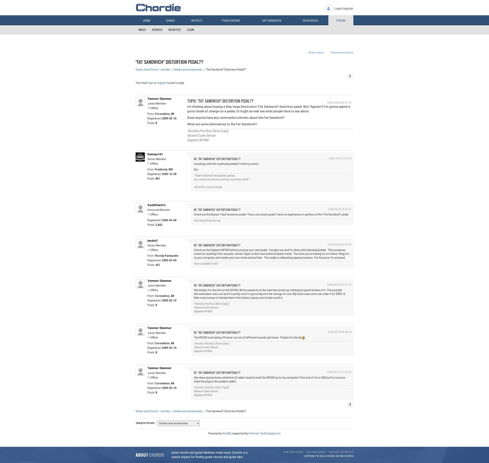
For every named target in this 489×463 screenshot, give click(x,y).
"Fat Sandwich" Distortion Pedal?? (169, 61)
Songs (170, 20)
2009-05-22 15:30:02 (339, 372)
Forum (340, 20)
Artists (196, 20)
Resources (310, 20)
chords (348, 456)
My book (272, 20)
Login (190, 29)
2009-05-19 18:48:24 (339, 331)
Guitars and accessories (187, 69)
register (162, 82)
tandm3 (152, 240)
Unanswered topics (341, 52)
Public (231, 20)
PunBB (227, 433)
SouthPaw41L (156, 205)
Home (147, 20)
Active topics (316, 52)
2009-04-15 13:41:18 (340, 158)
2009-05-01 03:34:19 (339, 244)
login (151, 82)
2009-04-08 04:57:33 (339, 102)
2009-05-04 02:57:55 (339, 284)
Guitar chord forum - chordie (153, 69)
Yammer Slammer (159, 98)
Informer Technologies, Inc (265, 433)
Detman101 (155, 154)
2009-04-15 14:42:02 (339, 209)
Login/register (343, 8)
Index (142, 29)
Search (157, 29)
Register (174, 29)
